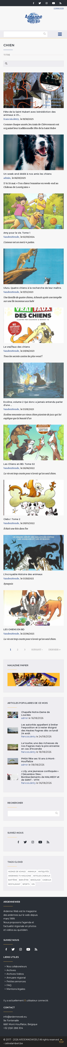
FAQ (9, 985)
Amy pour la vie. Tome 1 (16, 232)
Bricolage (36, 880)
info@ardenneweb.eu (15, 1016)
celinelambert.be (14, 1043)
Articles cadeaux (41, 876)
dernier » (54, 649)
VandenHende (11, 236)
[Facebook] (33, 3)
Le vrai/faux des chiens (16, 346)
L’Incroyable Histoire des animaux (22, 574)
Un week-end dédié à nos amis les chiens (27, 173)
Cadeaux (47, 880)
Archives (11, 970)
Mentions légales (16, 989)
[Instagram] (46, 3)
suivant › (37, 649)
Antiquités (43, 871)
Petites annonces (16, 981)
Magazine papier (33, 679)
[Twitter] (40, 3)
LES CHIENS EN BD (13, 629)
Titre (6, 54)
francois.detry (11, 119)
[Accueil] (33, 23)
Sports (25, 884)
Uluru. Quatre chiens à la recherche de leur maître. (32, 288)
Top (61, 1042)
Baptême (12, 880)
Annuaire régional (16, 977)
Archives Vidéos (15, 973)
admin (6, 178)
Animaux (32, 871)
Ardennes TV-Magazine (19, 876)
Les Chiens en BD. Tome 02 (19, 464)
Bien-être (24, 880)
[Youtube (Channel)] (53, 3)
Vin (33, 884)
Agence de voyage (17, 871)
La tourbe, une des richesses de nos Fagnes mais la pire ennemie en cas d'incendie (40, 746)
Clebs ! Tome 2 (11, 519)
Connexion (59, 8)
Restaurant (14, 884)
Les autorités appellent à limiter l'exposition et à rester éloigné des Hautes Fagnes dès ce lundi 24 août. (39, 729)
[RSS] (60, 3)
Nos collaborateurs (17, 966)
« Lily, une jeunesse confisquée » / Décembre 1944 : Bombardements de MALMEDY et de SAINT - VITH (40, 775)
